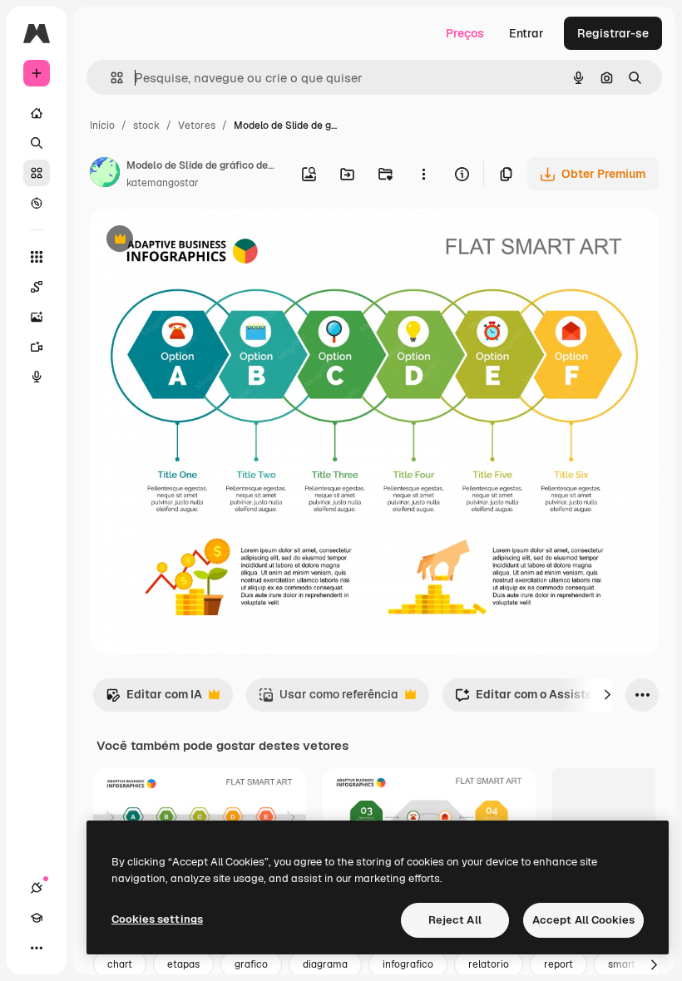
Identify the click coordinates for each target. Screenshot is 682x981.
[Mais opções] (423, 173)
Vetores (196, 125)
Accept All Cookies (583, 920)
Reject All (455, 920)
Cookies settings (157, 919)
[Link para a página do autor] (105, 174)
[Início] (36, 113)
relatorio (488, 964)
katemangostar (162, 183)
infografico (408, 964)
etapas (183, 964)
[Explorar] (36, 203)
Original (196, 241)
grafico (251, 964)
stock (146, 125)
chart (119, 964)
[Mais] (36, 947)
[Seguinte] (607, 695)
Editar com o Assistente (532, 699)
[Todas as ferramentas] (36, 257)
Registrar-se (613, 33)
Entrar (526, 33)
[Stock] (36, 173)
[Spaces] (36, 287)
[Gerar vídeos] (36, 346)
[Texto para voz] (36, 376)
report (558, 964)
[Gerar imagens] (36, 316)
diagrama (325, 964)
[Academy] (36, 918)
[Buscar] (36, 143)
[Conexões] (36, 888)
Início (102, 125)
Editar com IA (154, 699)
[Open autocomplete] (110, 77)
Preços (465, 33)
